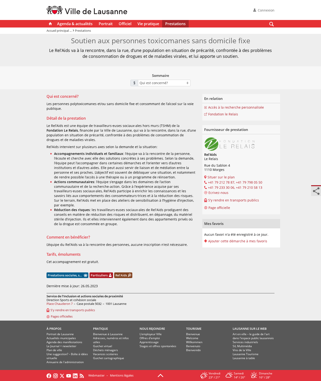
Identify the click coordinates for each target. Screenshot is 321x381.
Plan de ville (54, 350)
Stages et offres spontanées (158, 346)
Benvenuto (193, 346)
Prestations (175, 23)
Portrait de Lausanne (60, 334)
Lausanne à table (244, 358)
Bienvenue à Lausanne (108, 334)
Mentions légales (121, 375)
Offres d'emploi (150, 338)
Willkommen (194, 342)
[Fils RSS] (82, 375)
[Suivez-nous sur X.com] (62, 375)
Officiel (125, 23)
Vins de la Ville (242, 350)
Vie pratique (148, 23)
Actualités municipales (61, 338)
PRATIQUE (100, 328)
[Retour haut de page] (160, 375)
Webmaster (96, 375)
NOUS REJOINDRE (152, 328)
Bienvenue (193, 334)
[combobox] (164, 83)
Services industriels (245, 342)
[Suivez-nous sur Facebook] (49, 375)
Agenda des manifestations (64, 342)
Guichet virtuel (102, 346)
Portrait (106, 23)
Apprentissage (149, 342)
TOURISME (193, 328)
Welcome (192, 338)
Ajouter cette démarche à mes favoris (237, 241)
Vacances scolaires (105, 354)
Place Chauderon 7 (60, 304)
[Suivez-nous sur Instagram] (55, 375)
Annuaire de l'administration (65, 362)
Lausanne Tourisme (245, 354)
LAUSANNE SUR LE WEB (250, 328)
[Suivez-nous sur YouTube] (68, 375)
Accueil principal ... (59, 30)
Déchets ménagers (105, 350)
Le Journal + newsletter (61, 346)
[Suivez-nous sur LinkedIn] (75, 375)
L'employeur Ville (151, 334)
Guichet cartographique (108, 358)
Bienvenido (193, 350)
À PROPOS (54, 328)
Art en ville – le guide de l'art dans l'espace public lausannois (253, 336)
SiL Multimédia (242, 346)
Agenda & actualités (75, 23)
